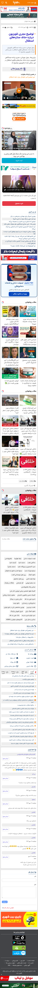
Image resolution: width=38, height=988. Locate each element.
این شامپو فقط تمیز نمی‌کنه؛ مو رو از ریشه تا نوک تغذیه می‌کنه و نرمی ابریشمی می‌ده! (20, 237)
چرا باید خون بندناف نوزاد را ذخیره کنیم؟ (24, 219)
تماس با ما (31, 963)
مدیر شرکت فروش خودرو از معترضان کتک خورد (21, 736)
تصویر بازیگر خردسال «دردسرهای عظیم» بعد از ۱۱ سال (20, 683)
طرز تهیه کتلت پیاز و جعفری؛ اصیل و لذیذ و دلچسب (21, 733)
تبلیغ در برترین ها (10, 963)
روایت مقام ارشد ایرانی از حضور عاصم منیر (23, 730)
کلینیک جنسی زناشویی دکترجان (26, 595)
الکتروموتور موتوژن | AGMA (14, 619)
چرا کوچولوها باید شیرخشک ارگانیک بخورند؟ (23, 246)
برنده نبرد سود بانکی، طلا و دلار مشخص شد (23, 676)
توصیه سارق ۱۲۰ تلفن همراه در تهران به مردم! (22, 743)
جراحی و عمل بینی (30, 619)
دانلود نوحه (16, 603)
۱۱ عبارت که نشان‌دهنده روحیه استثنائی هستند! (22, 715)
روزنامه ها (31, 654)
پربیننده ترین (13, 672)
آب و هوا (13, 658)
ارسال (5, 902)
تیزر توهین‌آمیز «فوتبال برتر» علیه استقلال (22, 77)
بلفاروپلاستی (8, 558)
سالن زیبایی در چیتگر (16, 599)
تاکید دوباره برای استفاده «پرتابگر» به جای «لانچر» (21, 740)
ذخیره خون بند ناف (30, 599)
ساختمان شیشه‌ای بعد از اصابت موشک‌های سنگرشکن (19, 722)
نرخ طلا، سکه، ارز (11, 654)
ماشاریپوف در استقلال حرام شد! (25, 637)
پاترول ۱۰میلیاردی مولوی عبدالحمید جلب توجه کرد (21, 697)
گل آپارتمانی (19, 583)
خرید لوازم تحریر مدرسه (28, 615)
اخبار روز (23, 961)
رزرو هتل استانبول (19, 579)
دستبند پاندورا (11, 567)
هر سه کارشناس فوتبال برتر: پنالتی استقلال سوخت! (19, 634)
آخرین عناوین (32, 672)
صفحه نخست (31, 961)
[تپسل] (3, 128)
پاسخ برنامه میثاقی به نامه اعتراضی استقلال (21, 641)
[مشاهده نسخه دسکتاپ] (2, 2)
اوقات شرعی (30, 666)
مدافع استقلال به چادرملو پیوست (25, 705)
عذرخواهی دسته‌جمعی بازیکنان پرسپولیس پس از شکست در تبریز (18, 701)
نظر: (35, 884)
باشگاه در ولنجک (9, 583)
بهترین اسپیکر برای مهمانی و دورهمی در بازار (22, 216)
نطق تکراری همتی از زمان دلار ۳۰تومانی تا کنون (22, 686)
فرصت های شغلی (21, 963)
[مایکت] (19, 953)
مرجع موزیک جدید (30, 571)
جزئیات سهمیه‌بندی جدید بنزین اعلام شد (24, 693)
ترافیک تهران (30, 662)
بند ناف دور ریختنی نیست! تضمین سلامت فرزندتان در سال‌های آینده (20, 242)
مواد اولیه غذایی (30, 579)
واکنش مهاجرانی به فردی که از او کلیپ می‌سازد (21, 726)
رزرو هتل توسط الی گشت (19, 575)
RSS (9, 965)
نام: (35, 876)
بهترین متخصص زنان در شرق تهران (14, 607)
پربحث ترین (3, 672)
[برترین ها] (16, 2)
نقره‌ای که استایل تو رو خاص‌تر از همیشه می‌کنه (22, 222)
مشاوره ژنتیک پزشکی (9, 595)
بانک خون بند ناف (14, 615)
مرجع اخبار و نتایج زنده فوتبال (13, 571)
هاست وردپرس (31, 607)
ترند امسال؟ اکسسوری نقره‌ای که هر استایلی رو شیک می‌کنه (20, 228)
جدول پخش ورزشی (10, 666)
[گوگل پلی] (19, 943)
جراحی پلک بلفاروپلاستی (28, 587)
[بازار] (19, 948)
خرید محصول (19, 203)
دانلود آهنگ (31, 575)
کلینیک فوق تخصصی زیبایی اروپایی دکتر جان (22, 591)
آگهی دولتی (27, 965)
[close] (1, 974)
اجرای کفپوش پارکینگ (16, 611)
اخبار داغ (22, 672)
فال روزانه (13, 662)
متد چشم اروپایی (30, 583)
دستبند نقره (22, 563)
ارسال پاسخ (5, 759)
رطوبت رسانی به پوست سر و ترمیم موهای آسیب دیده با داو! (19, 233)
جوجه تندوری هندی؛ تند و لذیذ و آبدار (24, 690)
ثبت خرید (19, 160)
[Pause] (4, 148)
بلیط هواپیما (17, 558)
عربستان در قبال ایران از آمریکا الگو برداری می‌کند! (21, 719)
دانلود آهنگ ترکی (30, 611)
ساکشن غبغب (31, 563)
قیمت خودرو (30, 658)
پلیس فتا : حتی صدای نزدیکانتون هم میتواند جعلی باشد (19, 224)
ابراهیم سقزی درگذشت (28, 679)
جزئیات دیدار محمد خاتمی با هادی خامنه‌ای (23, 709)
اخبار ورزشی (15, 961)
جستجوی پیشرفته (17, 965)
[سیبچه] (19, 938)
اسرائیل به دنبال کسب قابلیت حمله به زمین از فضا (21, 712)
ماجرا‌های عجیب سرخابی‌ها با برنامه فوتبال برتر (21, 644)
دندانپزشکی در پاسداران (28, 603)
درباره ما (7, 961)
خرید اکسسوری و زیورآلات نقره (26, 567)
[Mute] (7, 148)
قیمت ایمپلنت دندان (29, 558)
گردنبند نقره (13, 563)
